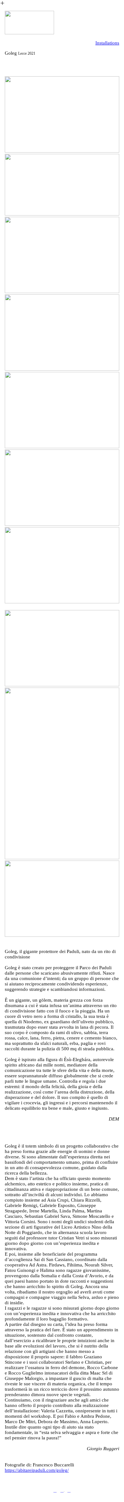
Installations (107, 42)
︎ (55, 1490)
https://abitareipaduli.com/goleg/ (37, 1470)
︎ (62, 1490)
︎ (69, 1490)
